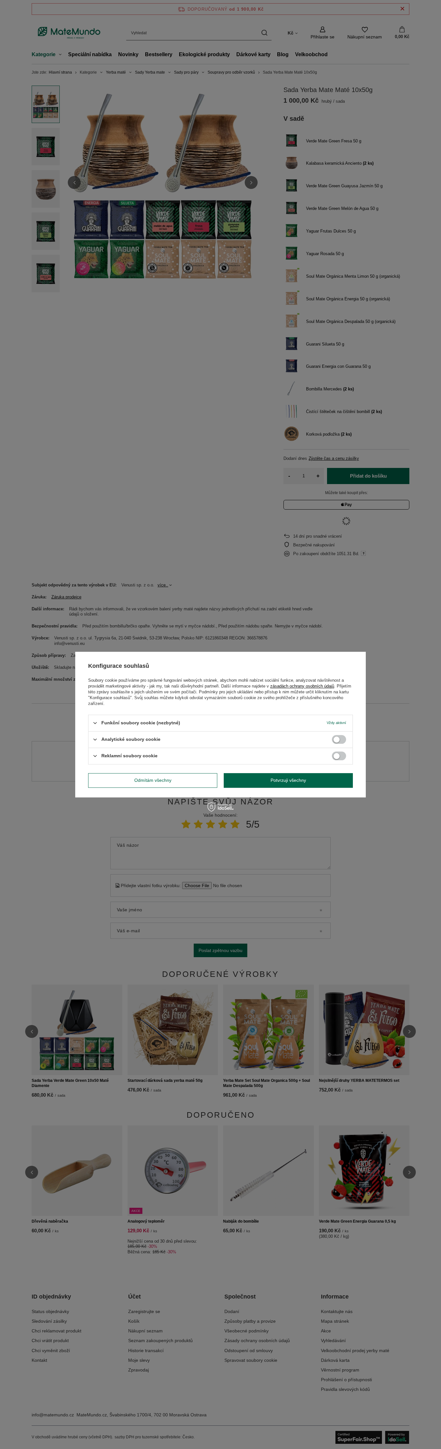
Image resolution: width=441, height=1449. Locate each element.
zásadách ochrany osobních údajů (302, 686)
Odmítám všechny (152, 780)
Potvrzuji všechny (288, 780)
